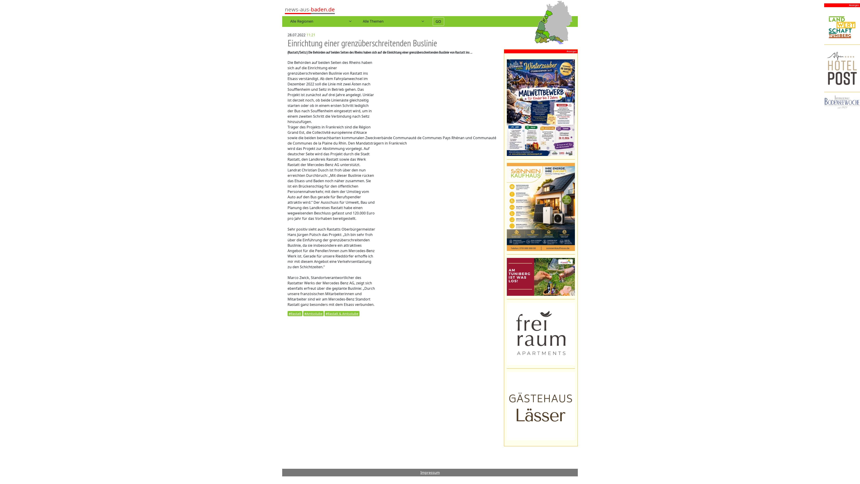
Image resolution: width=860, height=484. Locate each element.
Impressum (430, 472)
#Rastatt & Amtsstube (342, 313)
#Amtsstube (313, 313)
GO (438, 21)
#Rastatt (295, 313)
